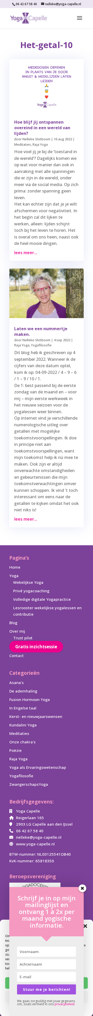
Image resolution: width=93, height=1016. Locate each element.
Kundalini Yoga (23, 724)
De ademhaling (23, 691)
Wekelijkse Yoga (28, 582)
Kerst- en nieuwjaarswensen (35, 716)
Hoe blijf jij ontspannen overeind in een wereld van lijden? (42, 127)
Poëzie (15, 750)
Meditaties (22, 144)
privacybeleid (64, 1004)
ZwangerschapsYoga (28, 784)
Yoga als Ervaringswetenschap (37, 767)
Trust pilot (23, 637)
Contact (16, 655)
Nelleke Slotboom (36, 139)
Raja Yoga (40, 144)
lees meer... (25, 252)
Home (14, 567)
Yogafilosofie (41, 345)
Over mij (17, 631)
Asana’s (16, 682)
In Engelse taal (22, 707)
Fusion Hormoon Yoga (29, 699)
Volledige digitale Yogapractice (42, 599)
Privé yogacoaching (31, 590)
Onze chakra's (22, 741)
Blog (13, 622)
